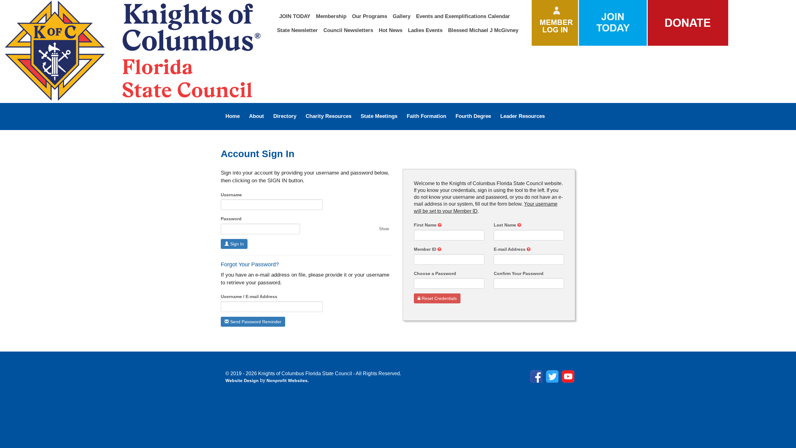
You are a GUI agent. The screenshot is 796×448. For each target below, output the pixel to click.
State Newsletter (297, 30)
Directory (284, 116)
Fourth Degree (473, 116)
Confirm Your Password (519, 273)
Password (231, 218)
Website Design (242, 380)
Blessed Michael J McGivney (483, 30)
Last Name (505, 224)
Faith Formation (426, 116)
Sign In (236, 243)
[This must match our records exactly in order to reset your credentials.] (440, 224)
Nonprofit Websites (287, 380)
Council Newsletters (348, 30)
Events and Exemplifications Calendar (463, 16)
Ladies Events (425, 30)
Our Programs (369, 16)
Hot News (390, 30)
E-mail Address (510, 249)
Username (231, 194)
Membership (331, 16)
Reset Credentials (438, 298)
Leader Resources (522, 116)
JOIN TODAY (294, 16)
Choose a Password (435, 273)
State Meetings (379, 116)
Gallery (401, 16)
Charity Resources (328, 116)
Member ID (425, 249)
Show (384, 228)
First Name (426, 224)
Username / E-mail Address (249, 296)
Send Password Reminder (255, 321)
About (256, 116)
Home (232, 116)
